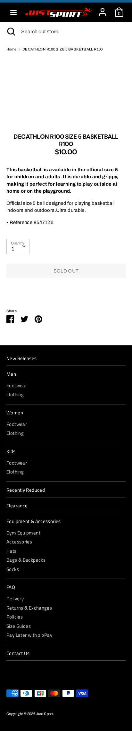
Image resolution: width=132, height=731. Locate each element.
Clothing (15, 394)
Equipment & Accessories (33, 521)
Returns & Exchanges (29, 608)
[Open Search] (10, 31)
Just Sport (44, 714)
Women (14, 412)
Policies (14, 616)
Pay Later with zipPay (29, 635)
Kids (11, 451)
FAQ (10, 587)
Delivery (15, 598)
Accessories (19, 541)
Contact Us (18, 653)
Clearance (17, 505)
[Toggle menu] (13, 12)
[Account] (102, 9)
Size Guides (18, 626)
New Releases (21, 358)
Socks (12, 569)
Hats (11, 551)
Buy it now (66, 290)
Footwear (16, 385)
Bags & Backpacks (25, 560)
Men (11, 374)
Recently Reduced (25, 490)
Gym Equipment (23, 532)
